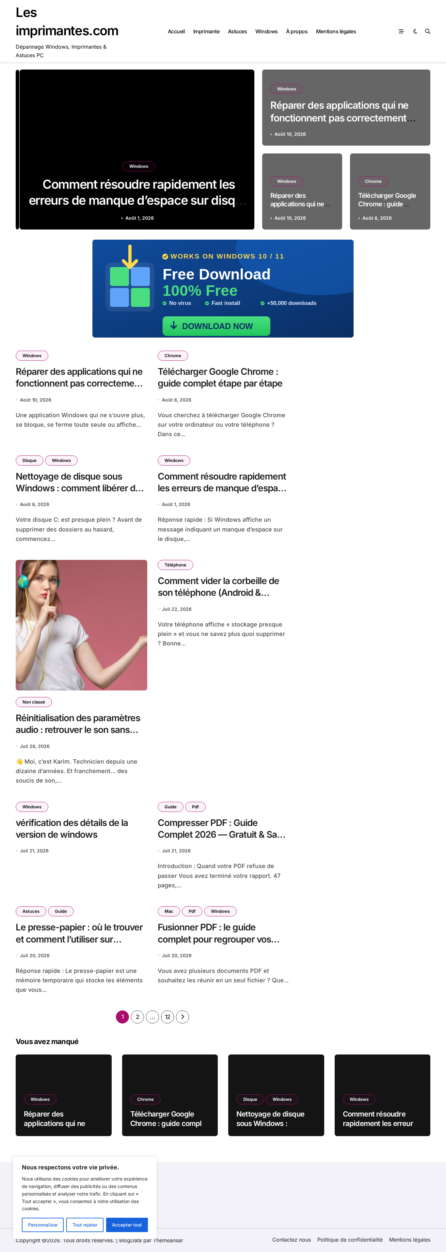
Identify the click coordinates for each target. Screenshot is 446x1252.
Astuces (237, 31)
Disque (30, 460)
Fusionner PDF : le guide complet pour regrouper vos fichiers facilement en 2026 (214, 939)
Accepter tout (127, 1225)
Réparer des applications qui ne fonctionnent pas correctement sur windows (339, 117)
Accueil (176, 31)
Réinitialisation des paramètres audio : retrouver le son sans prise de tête (78, 729)
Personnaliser (43, 1225)
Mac (169, 911)
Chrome (373, 181)
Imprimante (206, 31)
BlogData (130, 1240)
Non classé (34, 702)
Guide (171, 806)
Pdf (195, 806)
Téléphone (175, 564)
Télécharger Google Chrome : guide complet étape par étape (220, 377)
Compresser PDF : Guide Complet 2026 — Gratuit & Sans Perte (222, 834)
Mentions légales (336, 31)
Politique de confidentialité (350, 1239)
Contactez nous (291, 1239)
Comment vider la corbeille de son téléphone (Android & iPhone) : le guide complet (218, 592)
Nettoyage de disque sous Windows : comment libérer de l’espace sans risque (78, 488)
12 (167, 1016)
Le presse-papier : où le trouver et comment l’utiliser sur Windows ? (79, 939)
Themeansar (168, 1240)
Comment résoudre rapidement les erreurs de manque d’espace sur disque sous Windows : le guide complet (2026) (223, 494)
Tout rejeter (84, 1225)
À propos (297, 31)
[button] (243, 151)
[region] (85, 1198)
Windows (266, 31)
